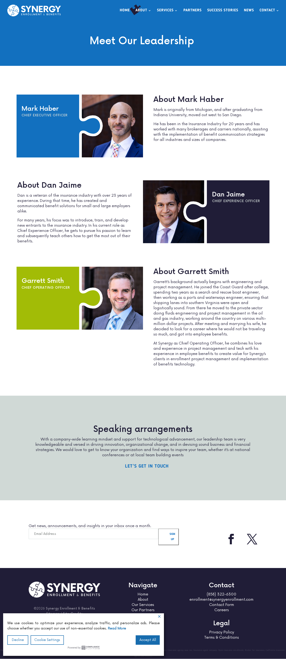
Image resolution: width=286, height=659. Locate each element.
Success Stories (222, 10)
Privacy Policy (221, 632)
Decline (18, 640)
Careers (221, 610)
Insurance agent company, (205, 650)
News (249, 10)
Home (125, 10)
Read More (117, 628)
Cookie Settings (47, 640)
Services (165, 10)
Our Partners (143, 610)
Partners (192, 10)
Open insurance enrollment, (231, 650)
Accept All (147, 640)
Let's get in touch (147, 466)
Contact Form (221, 604)
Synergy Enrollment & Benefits (70, 609)
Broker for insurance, (255, 650)
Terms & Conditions (221, 637)
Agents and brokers (143, 656)
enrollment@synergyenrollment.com (221, 599)
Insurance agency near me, (180, 650)
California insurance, (275, 650)
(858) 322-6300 (221, 594)
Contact (267, 10)
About (141, 10)
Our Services (143, 604)
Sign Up (172, 537)
